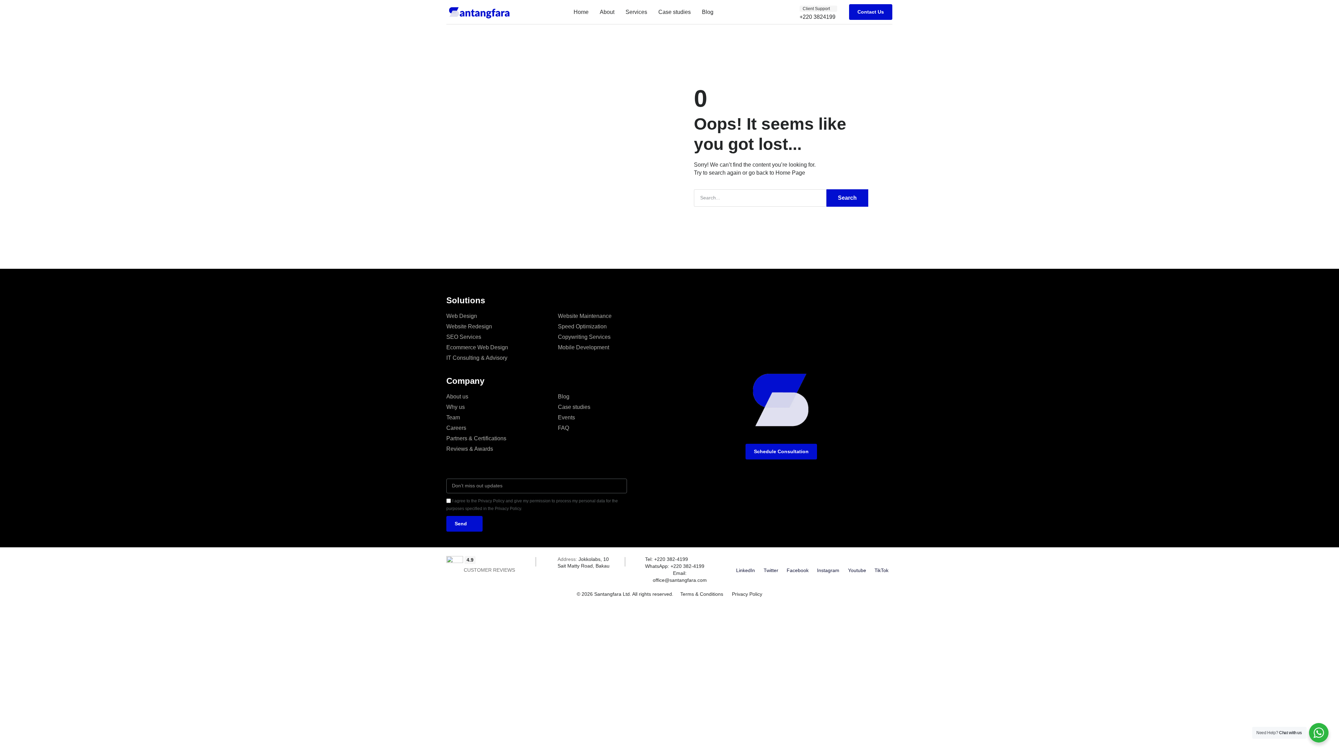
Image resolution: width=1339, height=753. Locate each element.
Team (453, 417)
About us (457, 397)
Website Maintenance (585, 316)
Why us (455, 407)
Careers (456, 428)
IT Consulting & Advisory (476, 358)
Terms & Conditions (701, 594)
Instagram (828, 570)
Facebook (798, 570)
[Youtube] (857, 560)
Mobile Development (583, 347)
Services (636, 12)
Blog (707, 12)
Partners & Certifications (476, 438)
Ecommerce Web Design (477, 347)
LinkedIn (745, 570)
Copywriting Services (584, 337)
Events (566, 417)
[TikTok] (881, 560)
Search (847, 198)
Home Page (790, 173)
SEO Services (463, 337)
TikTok (881, 570)
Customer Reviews (489, 570)
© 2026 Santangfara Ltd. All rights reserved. (625, 594)
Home (581, 12)
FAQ (563, 428)
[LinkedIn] (745, 560)
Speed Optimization (582, 326)
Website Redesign (469, 326)
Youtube (857, 570)
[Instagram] (828, 560)
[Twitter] (771, 560)
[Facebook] (797, 560)
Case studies (674, 12)
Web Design (461, 316)
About (607, 12)
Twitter (771, 570)
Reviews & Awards (469, 449)
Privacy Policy (747, 594)
